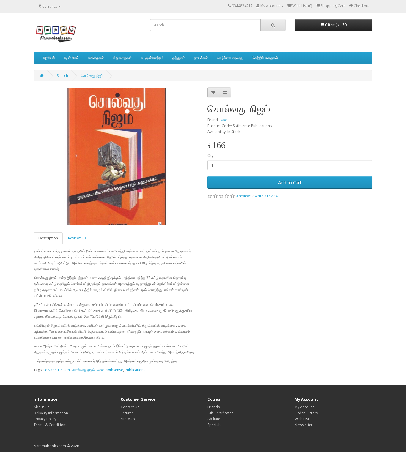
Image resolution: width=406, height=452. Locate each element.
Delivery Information (51, 412)
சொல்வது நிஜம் (92, 75)
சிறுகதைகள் (122, 57)
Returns (127, 412)
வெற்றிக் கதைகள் (265, 57)
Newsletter (304, 424)
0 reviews (243, 195)
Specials (214, 424)
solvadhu (51, 369)
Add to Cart (290, 182)
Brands (213, 407)
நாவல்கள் (201, 57)
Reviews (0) (77, 238)
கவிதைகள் (96, 57)
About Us (41, 407)
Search (62, 75)
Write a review (266, 195)
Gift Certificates (220, 412)
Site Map (128, 418)
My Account (304, 407)
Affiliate (213, 418)
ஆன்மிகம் (71, 57)
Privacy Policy (45, 418)
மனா (223, 119)
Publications (135, 369)
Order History (306, 412)
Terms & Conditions (50, 424)
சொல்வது (79, 369)
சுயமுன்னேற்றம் (152, 57)
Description (48, 238)
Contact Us (130, 407)
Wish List (302, 418)
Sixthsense (114, 369)
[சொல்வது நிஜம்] (116, 156)
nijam (65, 369)
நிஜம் (91, 369)
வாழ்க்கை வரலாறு (230, 57)
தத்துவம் (178, 57)
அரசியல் (49, 57)
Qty (210, 155)
